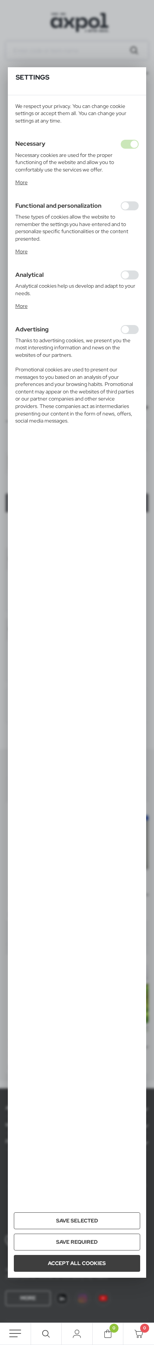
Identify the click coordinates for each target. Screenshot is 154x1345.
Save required (77, 1242)
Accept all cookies (77, 1263)
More (21, 182)
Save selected (77, 1220)
